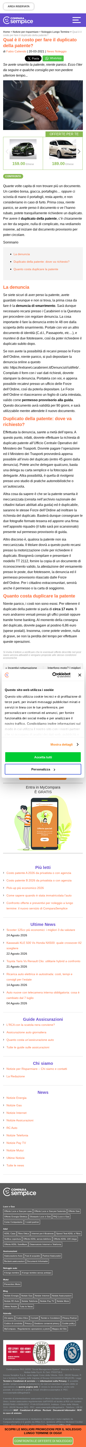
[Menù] (77, 20)
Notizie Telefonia (17, 1135)
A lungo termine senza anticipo (36, 1273)
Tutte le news (15, 1165)
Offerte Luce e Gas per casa (18, 1211)
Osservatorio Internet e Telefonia (45, 1244)
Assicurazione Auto (13, 1256)
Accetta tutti (43, 757)
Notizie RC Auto (11, 1301)
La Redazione (15, 1076)
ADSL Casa (9, 1233)
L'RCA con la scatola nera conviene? (30, 1024)
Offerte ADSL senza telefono (37, 1239)
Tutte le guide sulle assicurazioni (27, 1047)
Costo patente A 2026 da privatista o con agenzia (38, 873)
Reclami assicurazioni (14, 1261)
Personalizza (40, 769)
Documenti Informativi (37, 1261)
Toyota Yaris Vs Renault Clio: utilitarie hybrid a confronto (43, 961)
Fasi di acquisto (32, 1256)
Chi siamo (9, 1318)
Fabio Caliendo (16, 51)
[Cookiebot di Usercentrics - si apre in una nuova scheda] (53, 675)
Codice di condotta (13, 1323)
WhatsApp (55, 58)
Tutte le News (26, 1306)
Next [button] (79, 152)
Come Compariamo (13, 1222)
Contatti (34, 1318)
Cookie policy (68, 1323)
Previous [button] (6, 152)
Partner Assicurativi (52, 1256)
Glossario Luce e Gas (40, 1216)
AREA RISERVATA (19, 6)
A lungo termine (11, 1273)
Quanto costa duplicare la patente (36, 269)
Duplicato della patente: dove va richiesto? (42, 261)
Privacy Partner (69, 1318)
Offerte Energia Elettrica (15, 1216)
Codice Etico (22, 1318)
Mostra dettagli (62, 744)
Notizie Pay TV (16, 1142)
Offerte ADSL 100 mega (65, 1239)
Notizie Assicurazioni (19, 1120)
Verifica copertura (12, 1239)
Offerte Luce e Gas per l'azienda (50, 1211)
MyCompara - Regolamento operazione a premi (27, 1329)
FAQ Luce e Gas (61, 1216)
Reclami (47, 1410)
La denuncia (22, 254)
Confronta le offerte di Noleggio (43, 1441)
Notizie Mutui (15, 1150)
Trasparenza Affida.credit (59, 1425)
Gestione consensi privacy (46, 1323)
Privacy (28, 1323)
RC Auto (11, 1127)
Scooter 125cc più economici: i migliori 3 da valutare (40, 929)
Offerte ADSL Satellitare (15, 1244)
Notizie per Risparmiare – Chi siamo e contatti (36, 1068)
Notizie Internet (16, 1112)
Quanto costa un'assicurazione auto (30, 1039)
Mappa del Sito (59, 1329)
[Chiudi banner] (79, 674)
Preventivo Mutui (12, 1284)
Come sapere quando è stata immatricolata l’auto (39, 895)
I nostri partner (32, 1222)
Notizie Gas (14, 1105)
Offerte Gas (74, 1211)
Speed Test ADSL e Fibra (68, 1233)
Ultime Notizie (15, 1158)
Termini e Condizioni (50, 1318)
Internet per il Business (43, 1233)
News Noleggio (57, 51)
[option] (23, 153)
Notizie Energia (16, 1097)
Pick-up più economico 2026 (25, 888)
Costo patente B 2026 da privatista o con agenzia (39, 880)
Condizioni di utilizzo (30, 1410)
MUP (16, 1410)
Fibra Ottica (23, 1233)
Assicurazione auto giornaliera (26, 1032)
